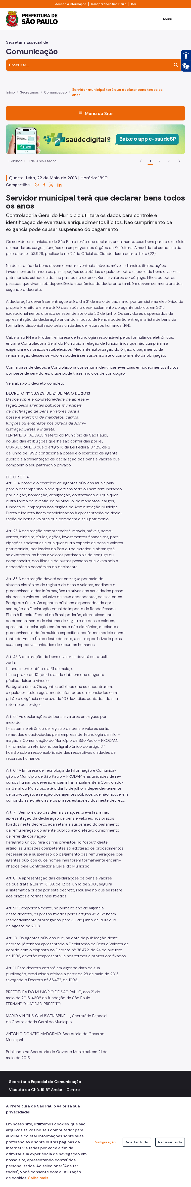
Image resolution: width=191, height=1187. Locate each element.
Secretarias (29, 92)
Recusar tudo (170, 1142)
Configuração (105, 1142)
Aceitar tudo (137, 1142)
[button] (179, 161)
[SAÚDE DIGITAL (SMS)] (95, 138)
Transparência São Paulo (109, 3)
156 (133, 3)
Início (10, 92)
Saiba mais (38, 1178)
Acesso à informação (70, 3)
